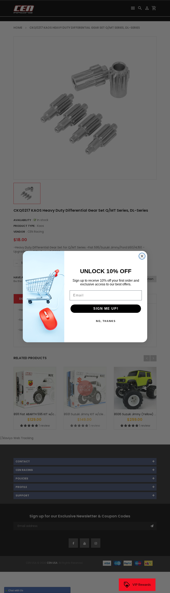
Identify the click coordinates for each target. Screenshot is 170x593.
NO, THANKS (106, 321)
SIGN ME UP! (105, 308)
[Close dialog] (142, 256)
